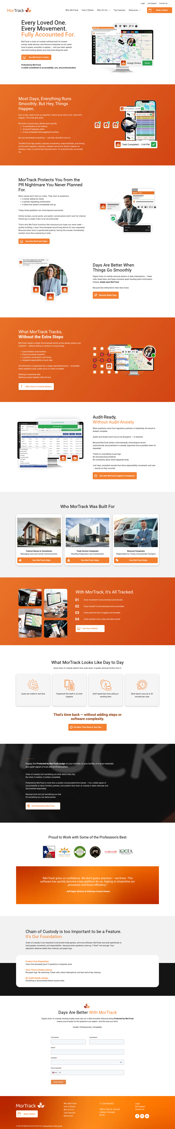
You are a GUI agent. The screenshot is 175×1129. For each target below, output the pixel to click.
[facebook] (137, 1116)
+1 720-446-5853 (106, 1103)
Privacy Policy (47, 1126)
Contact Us (163, 3)
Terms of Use (57, 1126)
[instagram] (142, 1116)
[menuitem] (72, 10)
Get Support (152, 3)
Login (143, 3)
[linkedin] (147, 1116)
